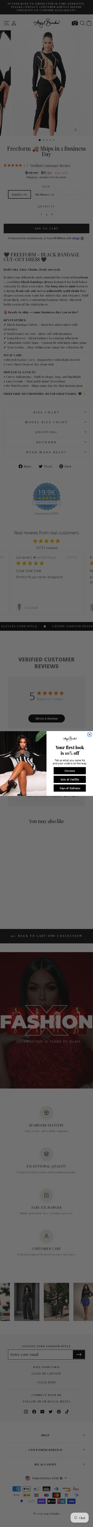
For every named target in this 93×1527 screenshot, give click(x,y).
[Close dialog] (89, 734)
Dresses (70, 771)
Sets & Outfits (70, 779)
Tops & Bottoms (69, 788)
